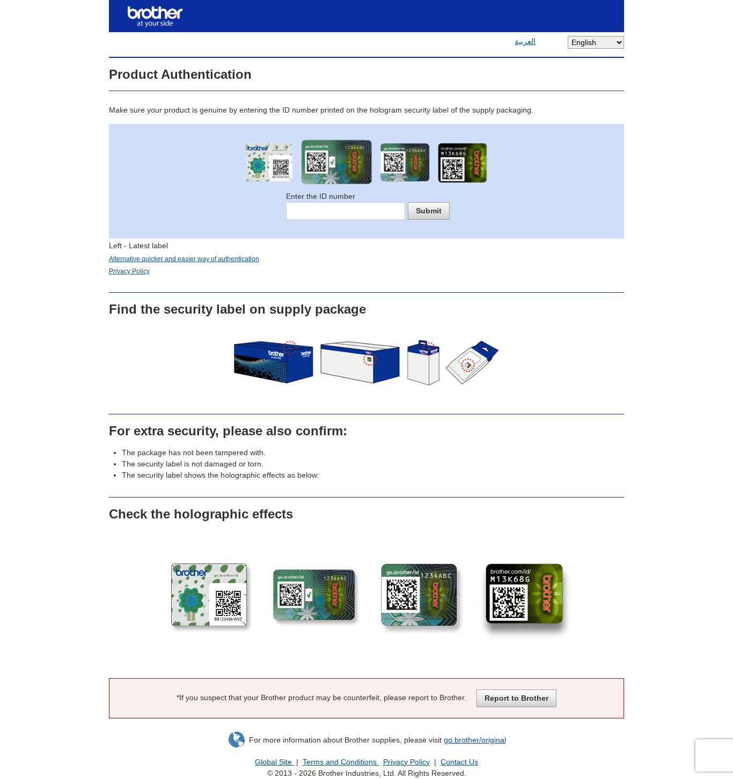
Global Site (274, 762)
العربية (525, 41)
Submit (429, 210)
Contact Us (459, 762)
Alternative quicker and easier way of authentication (184, 259)
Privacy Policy (129, 271)
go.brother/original (475, 740)
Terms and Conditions (341, 762)
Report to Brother (516, 698)
